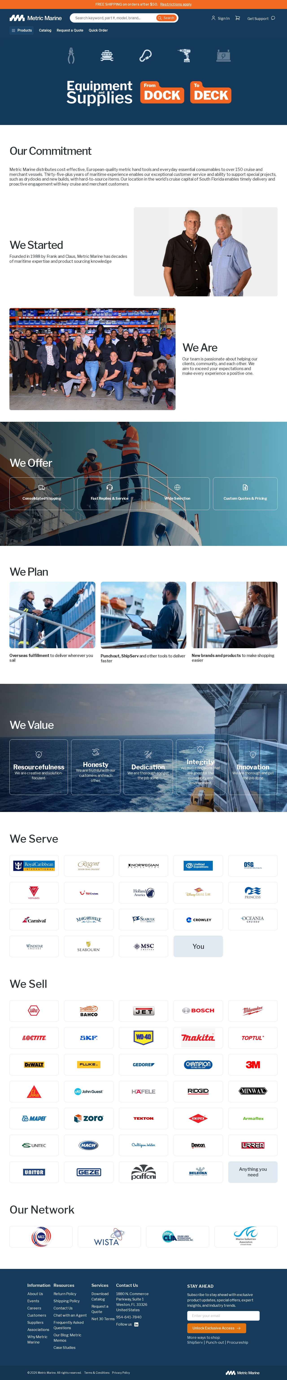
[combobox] (124, 17)
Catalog (45, 30)
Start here (232, 27)
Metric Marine (47, 1372)
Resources (64, 1285)
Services (99, 1285)
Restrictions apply (176, 4)
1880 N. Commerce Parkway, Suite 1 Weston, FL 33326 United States (132, 1302)
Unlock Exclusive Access (214, 1328)
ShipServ (195, 1342)
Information (38, 1285)
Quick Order (98, 30)
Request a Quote (70, 30)
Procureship (237, 1342)
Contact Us (127, 1285)
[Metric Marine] (36, 18)
